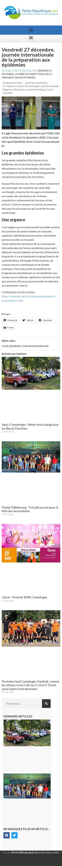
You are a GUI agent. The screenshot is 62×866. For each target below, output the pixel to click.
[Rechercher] (46, 703)
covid (5, 345)
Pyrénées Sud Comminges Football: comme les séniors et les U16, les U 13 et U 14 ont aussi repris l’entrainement (30, 685)
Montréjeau (19, 89)
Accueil (6, 70)
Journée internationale (35, 345)
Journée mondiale (50, 86)
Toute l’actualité (24, 70)
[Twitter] (14, 835)
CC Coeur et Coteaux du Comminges (21, 86)
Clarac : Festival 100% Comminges (24, 597)
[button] (31, 30)
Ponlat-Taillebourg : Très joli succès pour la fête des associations (30, 509)
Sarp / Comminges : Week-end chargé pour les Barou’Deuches (30, 426)
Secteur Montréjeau (36, 89)
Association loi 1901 (35, 852)
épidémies (15, 345)
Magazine (7, 89)
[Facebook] (6, 835)
